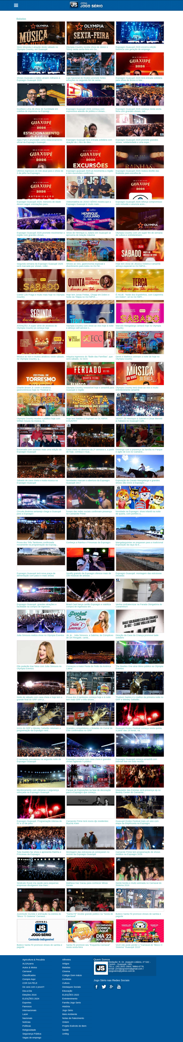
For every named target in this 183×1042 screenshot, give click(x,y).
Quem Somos (102, 959)
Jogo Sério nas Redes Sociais (111, 980)
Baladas (21, 18)
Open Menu (16, 5)
